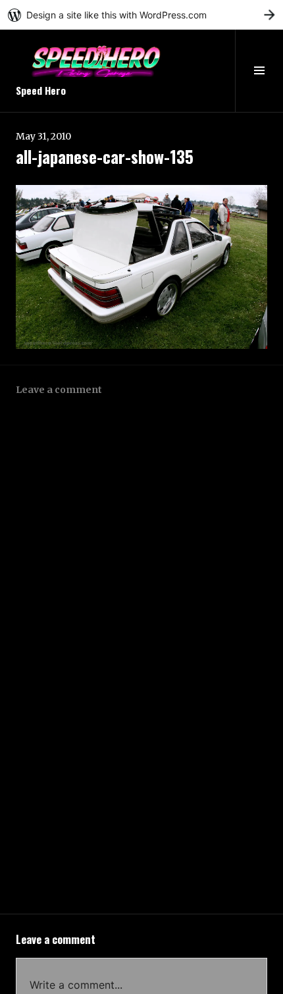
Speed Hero (41, 90)
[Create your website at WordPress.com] (141, 15)
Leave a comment (59, 390)
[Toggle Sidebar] (259, 71)
